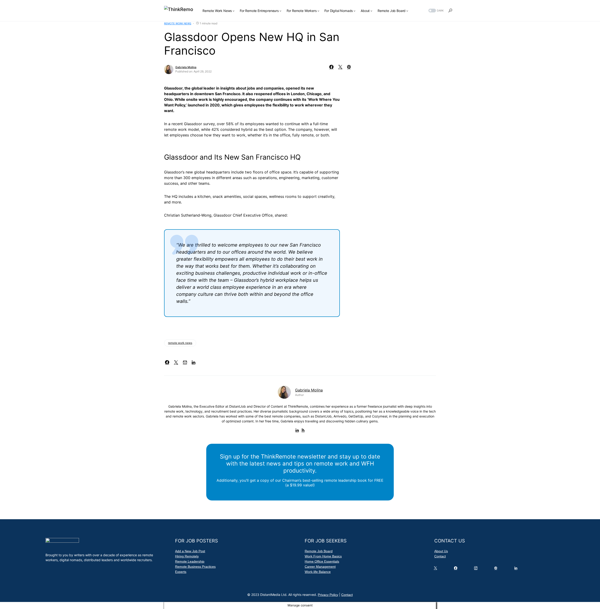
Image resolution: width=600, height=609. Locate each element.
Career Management (320, 566)
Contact (440, 556)
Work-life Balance (318, 572)
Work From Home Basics (323, 556)
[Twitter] (436, 569)
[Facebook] (456, 569)
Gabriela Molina (185, 67)
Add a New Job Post (190, 551)
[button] (436, 11)
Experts (180, 572)
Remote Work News (177, 23)
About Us (441, 551)
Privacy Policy (328, 595)
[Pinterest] (496, 569)
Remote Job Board (319, 551)
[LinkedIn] (516, 569)
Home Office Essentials (322, 561)
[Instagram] (476, 569)
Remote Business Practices (195, 566)
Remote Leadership (189, 561)
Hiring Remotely (187, 556)
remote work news (180, 343)
